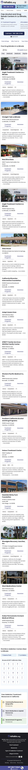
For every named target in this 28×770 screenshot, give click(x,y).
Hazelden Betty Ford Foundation (10, 496)
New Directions (8, 159)
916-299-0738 (8, 7)
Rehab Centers (10, 10)
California (18, 10)
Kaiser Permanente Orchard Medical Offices (13, 617)
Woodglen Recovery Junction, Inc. (13, 542)
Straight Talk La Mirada (11, 117)
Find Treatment (14, 745)
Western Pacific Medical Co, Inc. (13, 375)
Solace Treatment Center (12, 450)
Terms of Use (13, 762)
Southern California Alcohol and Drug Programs (13, 419)
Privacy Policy (20, 762)
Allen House (6, 249)
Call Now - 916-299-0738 (14, 33)
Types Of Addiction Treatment (14, 751)
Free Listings (5, 41)
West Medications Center (12, 586)
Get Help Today (14, 767)
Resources (14, 748)
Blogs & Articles (14, 753)
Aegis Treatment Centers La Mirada (13, 73)
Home (2, 10)
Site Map (7, 762)
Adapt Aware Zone (9, 312)
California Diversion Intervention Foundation (11, 279)
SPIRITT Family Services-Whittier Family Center (11, 343)
